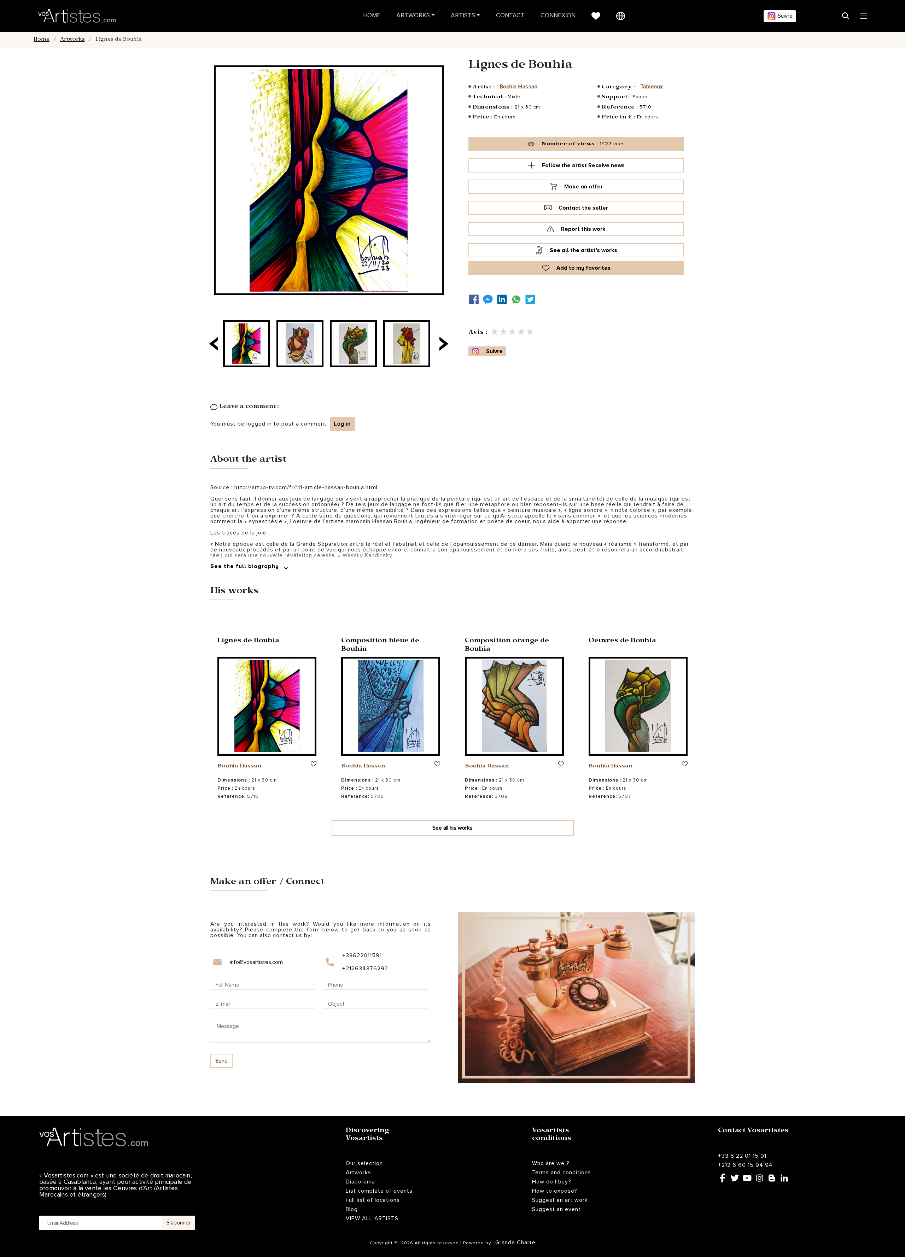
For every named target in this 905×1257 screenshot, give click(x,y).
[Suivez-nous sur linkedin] (504, 299)
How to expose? (554, 1191)
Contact (510, 16)
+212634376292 (364, 968)
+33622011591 (362, 955)
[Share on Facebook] (475, 299)
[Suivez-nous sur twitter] (532, 299)
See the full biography (245, 566)
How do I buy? (551, 1182)
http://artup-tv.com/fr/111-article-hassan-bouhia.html (305, 487)
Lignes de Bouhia (248, 641)
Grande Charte (515, 1242)
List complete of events (379, 1191)
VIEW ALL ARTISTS (372, 1218)
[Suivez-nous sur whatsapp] (518, 299)
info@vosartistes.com (256, 962)
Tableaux (651, 86)
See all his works (452, 828)
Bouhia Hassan (519, 86)
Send (221, 1061)
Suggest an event (556, 1209)
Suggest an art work (560, 1200)
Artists (463, 16)
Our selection (364, 1163)
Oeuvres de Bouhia (622, 641)
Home (371, 16)
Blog (352, 1209)
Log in (342, 424)
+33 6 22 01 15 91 (742, 1156)
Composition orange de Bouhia (507, 646)
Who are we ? (551, 1163)
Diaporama (360, 1182)
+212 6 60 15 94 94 (745, 1165)
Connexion (558, 16)
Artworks (413, 16)
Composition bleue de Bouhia (380, 646)
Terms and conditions (561, 1172)
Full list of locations (373, 1200)
